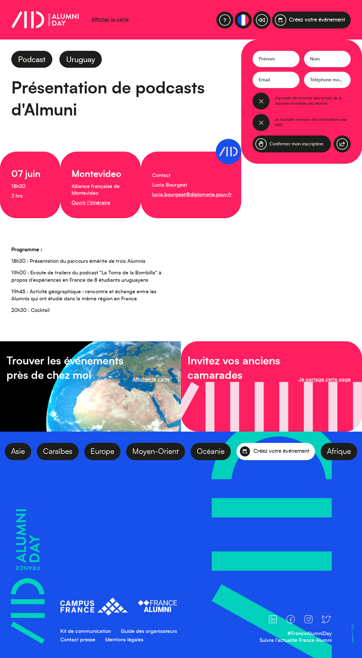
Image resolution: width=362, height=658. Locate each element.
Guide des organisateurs (149, 631)
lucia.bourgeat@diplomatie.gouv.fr (192, 194)
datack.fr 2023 (352, 633)
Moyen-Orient (169, 451)
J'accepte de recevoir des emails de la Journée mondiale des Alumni (308, 101)
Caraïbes (71, 451)
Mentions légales (124, 639)
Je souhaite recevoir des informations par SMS (311, 122)
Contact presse (77, 639)
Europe (116, 451)
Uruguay (80, 60)
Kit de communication (85, 631)
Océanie (224, 451)
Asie (32, 451)
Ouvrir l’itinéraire (91, 203)
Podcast (32, 60)
